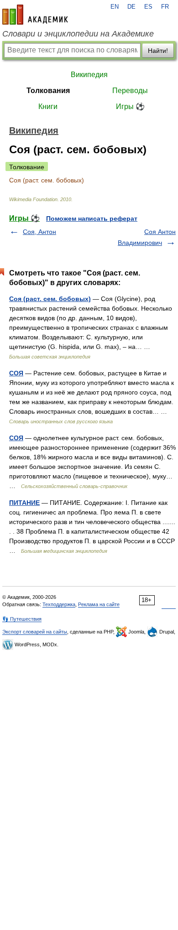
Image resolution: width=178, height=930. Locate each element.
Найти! (158, 50)
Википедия (89, 74)
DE (131, 7)
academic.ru (35, 15)
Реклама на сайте (99, 604)
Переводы (130, 90)
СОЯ (16, 373)
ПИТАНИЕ (24, 502)
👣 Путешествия (22, 619)
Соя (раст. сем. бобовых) (50, 298)
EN (114, 7)
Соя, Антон (39, 231)
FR (165, 7)
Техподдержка (58, 604)
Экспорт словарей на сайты (34, 631)
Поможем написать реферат (91, 218)
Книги (48, 106)
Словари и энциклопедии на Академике (78, 33)
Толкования (48, 90)
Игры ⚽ (130, 106)
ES (148, 7)
